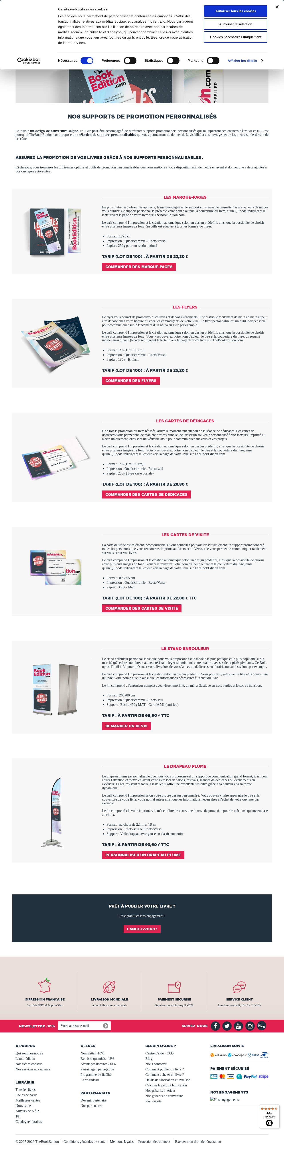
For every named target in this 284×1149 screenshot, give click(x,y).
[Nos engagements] (239, 1099)
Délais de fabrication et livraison (167, 1080)
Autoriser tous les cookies (235, 11)
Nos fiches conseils (29, 1064)
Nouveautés (24, 1105)
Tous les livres (26, 1090)
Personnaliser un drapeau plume (143, 854)
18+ (18, 1116)
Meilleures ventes (28, 1100)
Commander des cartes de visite (141, 608)
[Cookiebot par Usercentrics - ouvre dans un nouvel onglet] (28, 60)
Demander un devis (126, 725)
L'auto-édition (25, 1058)
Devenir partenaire (93, 1100)
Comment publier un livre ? (164, 1069)
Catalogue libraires (29, 1121)
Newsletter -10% (92, 1053)
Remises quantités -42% (97, 1058)
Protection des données (154, 1141)
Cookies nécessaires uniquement (235, 37)
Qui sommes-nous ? (29, 1053)
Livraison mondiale (109, 999)
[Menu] (277, 1107)
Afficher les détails (242, 61)
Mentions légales (122, 1141)
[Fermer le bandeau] (277, 6)
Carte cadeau (90, 1080)
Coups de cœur (26, 1095)
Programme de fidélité (96, 1074)
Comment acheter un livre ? (164, 1074)
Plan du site (153, 1101)
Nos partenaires (91, 1105)
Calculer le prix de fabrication (166, 1085)
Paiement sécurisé (174, 999)
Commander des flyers (130, 380)
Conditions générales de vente (84, 1141)
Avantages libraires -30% (98, 1064)
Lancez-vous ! (142, 928)
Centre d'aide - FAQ (159, 1053)
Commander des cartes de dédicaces (146, 494)
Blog (148, 1058)
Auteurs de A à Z (27, 1111)
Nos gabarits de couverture (164, 1096)
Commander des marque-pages (139, 266)
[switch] (130, 60)
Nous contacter (155, 1064)
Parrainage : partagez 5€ (97, 1069)
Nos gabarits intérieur (160, 1090)
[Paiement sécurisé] (239, 1077)
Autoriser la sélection (235, 24)
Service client (239, 999)
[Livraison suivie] (239, 1056)
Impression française (45, 999)
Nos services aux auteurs (33, 1069)
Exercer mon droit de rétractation (198, 1141)
